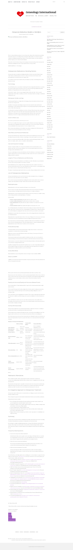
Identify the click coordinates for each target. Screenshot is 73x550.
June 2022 (48, 112)
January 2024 (49, 76)
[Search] (64, 2)
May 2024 (48, 70)
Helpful (10, 517)
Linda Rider (31, 34)
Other (10, 514)
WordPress (42, 546)
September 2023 (50, 85)
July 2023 (48, 87)
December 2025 (50, 62)
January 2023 (49, 97)
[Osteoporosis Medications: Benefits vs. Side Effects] (26, 44)
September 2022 (50, 106)
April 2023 (49, 91)
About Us (10, 1)
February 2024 (49, 74)
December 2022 (50, 99)
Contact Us (24, 1)
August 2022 (49, 108)
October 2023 (49, 83)
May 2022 (48, 114)
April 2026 (49, 60)
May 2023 (48, 89)
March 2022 (49, 118)
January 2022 (49, 122)
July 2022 (48, 110)
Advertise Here (17, 1)
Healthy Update (50, 156)
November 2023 (50, 81)
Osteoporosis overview (17, 493)
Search (62, 32)
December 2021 (49, 124)
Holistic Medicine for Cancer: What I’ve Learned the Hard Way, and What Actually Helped (55, 46)
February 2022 (49, 120)
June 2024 (49, 68)
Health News (49, 148)
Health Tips (49, 150)
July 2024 (48, 66)
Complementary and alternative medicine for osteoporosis (33, 489)
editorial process (22, 456)
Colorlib (36, 546)
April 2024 (49, 72)
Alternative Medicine (36, 26)
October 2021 (49, 129)
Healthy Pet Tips (50, 154)
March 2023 (49, 93)
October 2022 (49, 104)
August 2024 (49, 64)
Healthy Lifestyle (50, 152)
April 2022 (49, 116)
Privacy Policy (31, 1)
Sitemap (38, 1)
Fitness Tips (49, 146)
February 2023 (49, 95)
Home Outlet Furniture (51, 137)
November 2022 (50, 101)
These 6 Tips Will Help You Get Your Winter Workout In (20, 538)
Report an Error (12, 520)
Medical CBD (49, 158)
